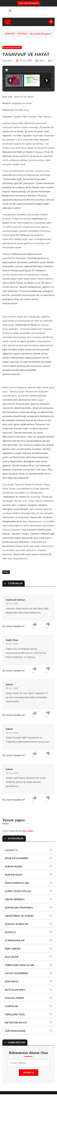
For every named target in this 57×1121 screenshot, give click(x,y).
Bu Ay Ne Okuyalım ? (41, 33)
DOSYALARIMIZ (14, 998)
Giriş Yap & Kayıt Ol (29, 3)
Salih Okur (7, 60)
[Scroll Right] (47, 80)
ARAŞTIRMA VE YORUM (19, 916)
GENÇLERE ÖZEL (15, 1014)
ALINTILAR (11, 1006)
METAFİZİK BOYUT (16, 1022)
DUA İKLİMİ (12, 957)
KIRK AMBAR (12, 948)
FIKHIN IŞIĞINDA (15, 899)
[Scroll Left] (10, 80)
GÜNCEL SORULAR (16, 924)
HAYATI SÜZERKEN (16, 973)
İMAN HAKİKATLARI (17, 883)
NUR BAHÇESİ (13, 875)
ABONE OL (28, 1072)
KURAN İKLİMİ (13, 866)
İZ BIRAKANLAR (15, 940)
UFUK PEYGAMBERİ (16, 858)
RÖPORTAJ (11, 981)
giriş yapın (28, 830)
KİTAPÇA (22, 33)
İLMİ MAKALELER (15, 1031)
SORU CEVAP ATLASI (18, 891)
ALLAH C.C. (12, 850)
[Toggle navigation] (7, 21)
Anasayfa (10, 33)
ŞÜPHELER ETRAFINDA (19, 907)
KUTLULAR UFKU (15, 990)
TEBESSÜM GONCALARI (19, 965)
